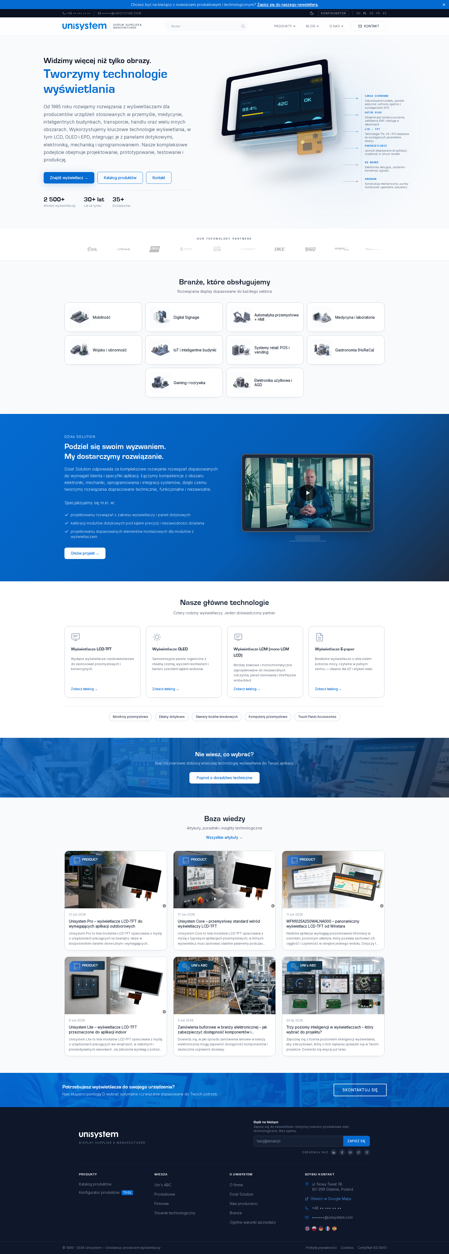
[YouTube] (350, 1152)
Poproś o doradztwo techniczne (224, 777)
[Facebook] (342, 1152)
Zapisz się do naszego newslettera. (287, 4)
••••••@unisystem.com (121, 13)
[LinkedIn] (334, 1152)
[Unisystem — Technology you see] (307, 493)
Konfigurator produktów (99, 1192)
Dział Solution (241, 1194)
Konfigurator (333, 13)
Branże (236, 1213)
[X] (358, 1152)
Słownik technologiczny (174, 1213)
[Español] (334, 1228)
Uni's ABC (162, 1185)
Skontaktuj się (360, 1090)
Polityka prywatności (321, 1248)
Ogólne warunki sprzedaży (253, 1222)
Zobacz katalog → (84, 689)
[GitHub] (367, 1152)
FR (378, 13)
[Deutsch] (321, 1228)
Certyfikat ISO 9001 (372, 1248)
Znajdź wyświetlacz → (69, 177)
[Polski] (314, 1228)
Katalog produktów (120, 177)
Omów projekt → (85, 553)
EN (358, 13)
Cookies (347, 1248)
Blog (310, 26)
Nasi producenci (244, 1203)
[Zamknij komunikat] (444, 5)
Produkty (283, 26)
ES (385, 13)
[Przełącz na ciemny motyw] (312, 13)
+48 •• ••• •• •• (76, 13)
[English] (307, 1228)
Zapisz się (356, 1141)
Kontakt (159, 177)
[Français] (327, 1228)
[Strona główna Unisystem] (84, 26)
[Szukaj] (243, 26)
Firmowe (161, 1203)
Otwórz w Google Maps (331, 1198)
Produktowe (164, 1194)
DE (371, 13)
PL (365, 13)
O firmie (236, 1185)
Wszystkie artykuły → (224, 837)
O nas (334, 26)
